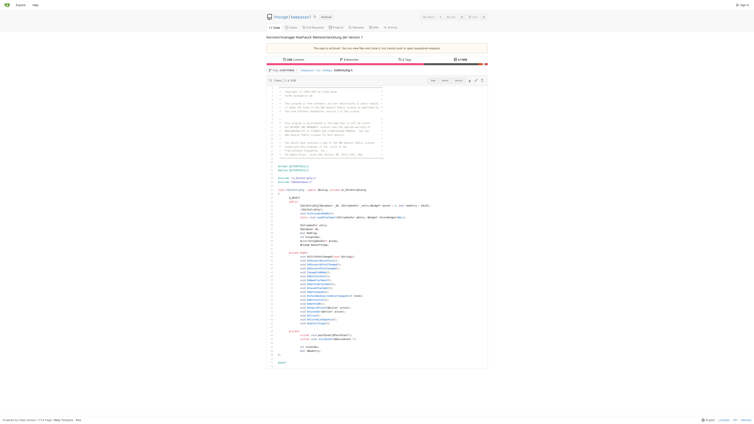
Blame (445, 80)
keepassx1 (301, 17)
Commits (295, 59)
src (319, 70)
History (458, 80)
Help (35, 5)
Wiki (376, 27)
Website (746, 420)
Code (276, 27)
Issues (293, 27)
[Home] (7, 5)
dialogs (327, 70)
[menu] (707, 420)
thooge (281, 17)
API (735, 420)
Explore (21, 5)
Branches (351, 59)
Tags (406, 59)
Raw (433, 80)
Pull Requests (315, 27)
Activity (392, 27)
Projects (338, 27)
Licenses (724, 420)
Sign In (744, 5)
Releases (358, 27)
